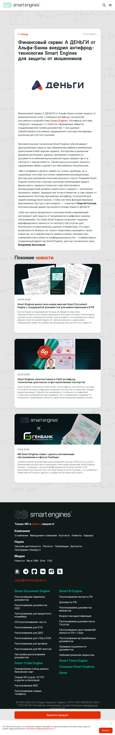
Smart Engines (59, 120)
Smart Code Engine (29, 663)
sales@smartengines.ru (30, 580)
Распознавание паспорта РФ (76, 596)
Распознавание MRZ (26, 685)
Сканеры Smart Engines (76, 666)
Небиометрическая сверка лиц (76, 654)
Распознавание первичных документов (30, 598)
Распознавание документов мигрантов (75, 609)
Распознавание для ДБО (29, 632)
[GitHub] (34, 571)
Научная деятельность (28, 546)
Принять (106, 730)
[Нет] (111, 723)
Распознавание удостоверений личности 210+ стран (77, 631)
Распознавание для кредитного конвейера (33, 615)
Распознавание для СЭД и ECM (33, 638)
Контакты (64, 535)
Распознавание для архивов (31, 643)
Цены (63, 672)
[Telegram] (25, 571)
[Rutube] (51, 571)
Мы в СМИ (32, 560)
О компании (21, 535)
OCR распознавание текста (30, 621)
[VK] (43, 571)
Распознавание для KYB (29, 627)
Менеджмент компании (43, 535)
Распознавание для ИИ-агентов (33, 648)
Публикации (62, 546)
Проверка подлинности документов (72, 648)
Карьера (88, 535)
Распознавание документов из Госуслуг (77, 623)
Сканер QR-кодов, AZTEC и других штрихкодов (29, 679)
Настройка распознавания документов (30, 656)
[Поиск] (104, 5)
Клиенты (77, 535)
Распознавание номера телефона (28, 692)
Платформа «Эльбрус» (28, 549)
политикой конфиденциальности (40, 729)
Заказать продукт (57, 715)
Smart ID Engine (70, 591)
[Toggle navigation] (110, 5)
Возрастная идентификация (75, 615)
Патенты (48, 546)
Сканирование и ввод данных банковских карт (32, 670)
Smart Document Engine (32, 591)
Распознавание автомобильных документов (77, 640)
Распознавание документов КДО (31, 607)
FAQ (49, 560)
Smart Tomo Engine (73, 660)
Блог (43, 560)
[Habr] (60, 571)
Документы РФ (68, 602)
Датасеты (76, 546)
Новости (20, 560)
